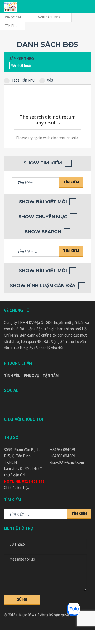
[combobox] (38, 65)
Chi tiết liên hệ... (17, 487)
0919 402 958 (33, 481)
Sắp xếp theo (21, 58)
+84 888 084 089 (62, 455)
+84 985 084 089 (62, 449)
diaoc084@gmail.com (67, 462)
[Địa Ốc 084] (10, 7)
